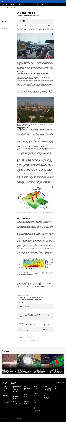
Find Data (5, 386)
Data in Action (26, 398)
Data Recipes (26, 399)
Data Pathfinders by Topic (17, 387)
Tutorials (25, 396)
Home (3, 7)
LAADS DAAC (36, 398)
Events (56, 388)
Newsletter (56, 390)
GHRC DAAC (36, 393)
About (43, 4)
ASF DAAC (36, 388)
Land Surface (15, 398)
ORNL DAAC (36, 402)
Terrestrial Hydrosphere (17, 405)
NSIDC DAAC (36, 400)
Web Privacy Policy (5, 416)
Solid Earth (15, 401)
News (56, 386)
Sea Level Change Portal (37, 408)
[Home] (9, 5)
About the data (22, 20)
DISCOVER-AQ (28, 295)
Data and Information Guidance (16, 416)
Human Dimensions (16, 396)
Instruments (5, 393)
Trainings (25, 394)
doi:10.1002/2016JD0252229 (38, 284)
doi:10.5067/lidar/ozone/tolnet (43, 287)
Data (20, 4)
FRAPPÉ (40, 297)
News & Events (49, 4)
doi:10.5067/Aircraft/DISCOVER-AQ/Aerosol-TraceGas (27, 280)
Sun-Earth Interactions (17, 403)
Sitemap (46, 416)
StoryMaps (25, 403)
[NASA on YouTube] (63, 382)
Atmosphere (15, 389)
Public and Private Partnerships (47, 395)
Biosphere (15, 391)
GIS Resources (26, 401)
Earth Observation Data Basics (28, 389)
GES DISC (35, 395)
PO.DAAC (35, 405)
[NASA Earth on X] (61, 382)
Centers (33, 4)
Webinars (25, 392)
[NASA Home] (3, 5)
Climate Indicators (16, 393)
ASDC (26, 330)
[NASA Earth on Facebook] (56, 382)
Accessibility (41, 416)
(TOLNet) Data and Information (35, 299)
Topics (24, 4)
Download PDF (22, 21)
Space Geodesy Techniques (6, 396)
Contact (56, 391)
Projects (4, 398)
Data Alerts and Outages (6, 400)
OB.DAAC (35, 404)
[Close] (64, 1)
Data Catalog (5, 388)
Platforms (4, 391)
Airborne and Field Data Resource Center (38, 411)
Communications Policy (28, 416)
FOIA (35, 416)
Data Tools (5, 390)
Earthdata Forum (26, 391)
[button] (35, 110)
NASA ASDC (45, 329)
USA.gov (52, 416)
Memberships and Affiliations (47, 398)
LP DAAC (35, 397)
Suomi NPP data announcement (28, 2)
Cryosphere (15, 394)
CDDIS (35, 391)
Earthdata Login (6, 402)
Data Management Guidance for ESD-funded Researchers (47, 389)
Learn (29, 4)
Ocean (14, 399)
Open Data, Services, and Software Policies (48, 393)
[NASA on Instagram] (59, 382)
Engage (38, 4)
